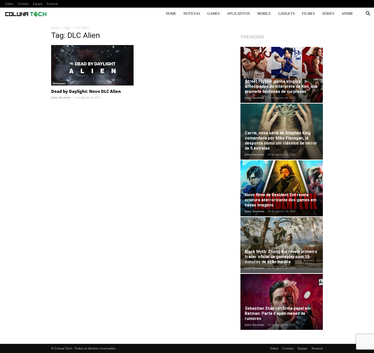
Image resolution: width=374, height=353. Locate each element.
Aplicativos (238, 14)
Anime (347, 14)
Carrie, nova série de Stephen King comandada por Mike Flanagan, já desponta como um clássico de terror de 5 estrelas (281, 141)
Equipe (37, 4)
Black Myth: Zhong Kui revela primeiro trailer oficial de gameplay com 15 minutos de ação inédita (281, 256)
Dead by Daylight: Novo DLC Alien (86, 91)
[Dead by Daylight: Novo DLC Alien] (92, 65)
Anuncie (52, 4)
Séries (328, 14)
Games (213, 14)
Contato (23, 4)
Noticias (191, 14)
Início (55, 27)
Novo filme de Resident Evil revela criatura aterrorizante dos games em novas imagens (281, 199)
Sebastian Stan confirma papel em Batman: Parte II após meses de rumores (278, 313)
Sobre (9, 4)
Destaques (59, 83)
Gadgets (286, 14)
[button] (368, 14)
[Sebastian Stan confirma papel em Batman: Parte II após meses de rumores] (281, 302)
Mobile (264, 14)
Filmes (308, 14)
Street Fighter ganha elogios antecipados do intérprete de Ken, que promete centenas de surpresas (281, 86)
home (171, 14)
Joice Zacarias (60, 97)
